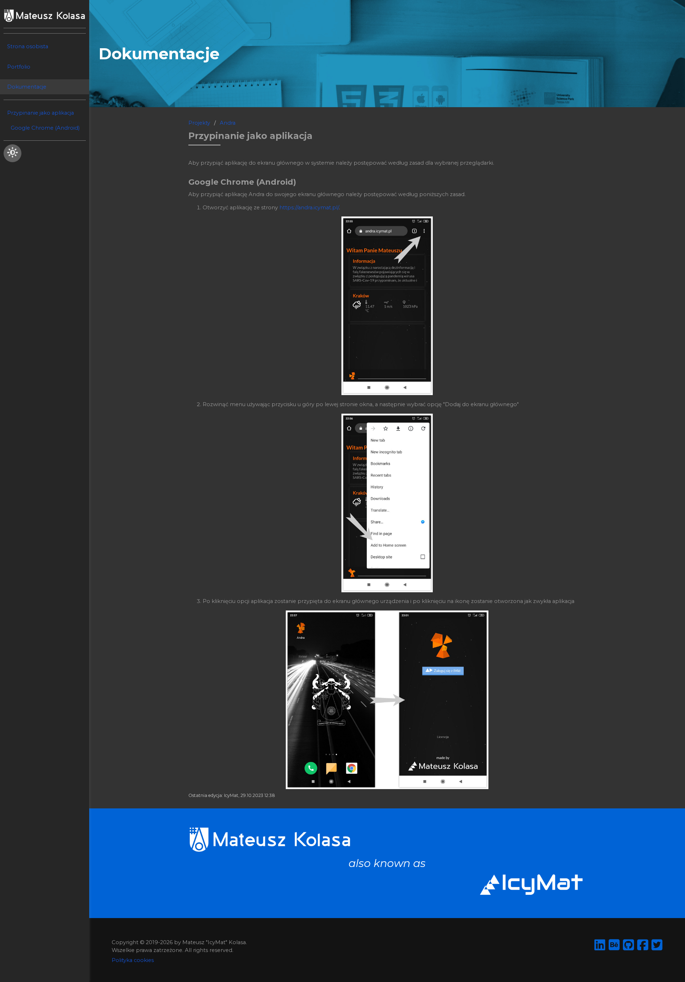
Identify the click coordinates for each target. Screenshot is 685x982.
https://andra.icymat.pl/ (309, 207)
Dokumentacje (26, 87)
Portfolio (18, 67)
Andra (227, 123)
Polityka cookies (133, 960)
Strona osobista (27, 46)
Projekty (199, 123)
